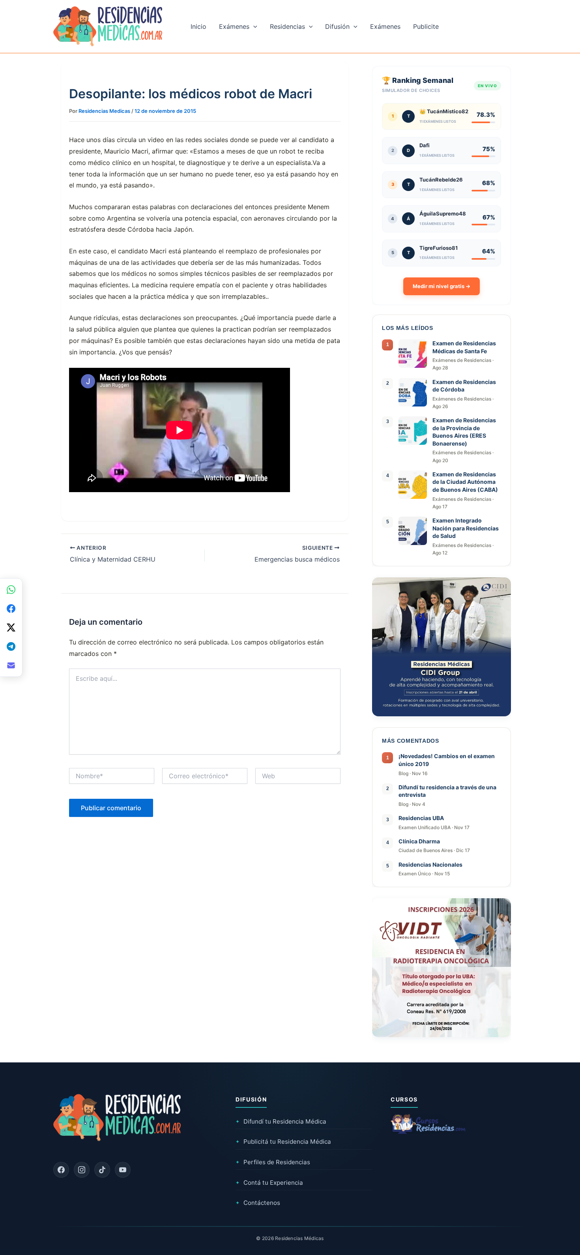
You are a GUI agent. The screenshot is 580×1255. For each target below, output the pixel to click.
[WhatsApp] (11, 589)
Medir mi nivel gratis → (441, 286)
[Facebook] (61, 1170)
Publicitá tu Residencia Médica (283, 1141)
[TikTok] (102, 1170)
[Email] (11, 665)
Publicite (426, 26)
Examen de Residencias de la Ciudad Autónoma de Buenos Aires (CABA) (465, 482)
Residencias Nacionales (430, 864)
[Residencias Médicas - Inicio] (107, 26)
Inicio (198, 26)
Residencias (287, 26)
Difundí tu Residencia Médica (281, 1121)
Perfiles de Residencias (273, 1162)
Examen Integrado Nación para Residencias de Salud (465, 528)
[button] (253, 26)
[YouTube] (123, 1170)
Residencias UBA (421, 818)
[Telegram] (11, 646)
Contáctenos (258, 1202)
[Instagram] (82, 1170)
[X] (11, 627)
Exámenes (234, 26)
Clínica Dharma (419, 841)
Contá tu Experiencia (269, 1182)
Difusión (337, 26)
